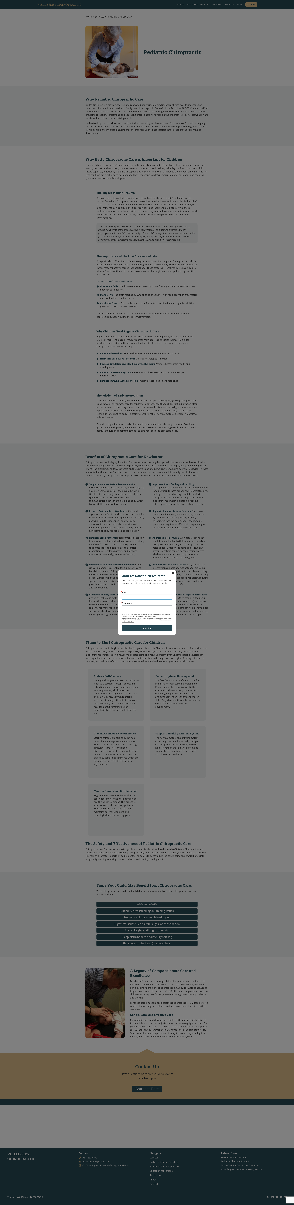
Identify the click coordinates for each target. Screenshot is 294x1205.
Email (124, 592)
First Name (127, 603)
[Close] (173, 573)
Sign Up (147, 628)
